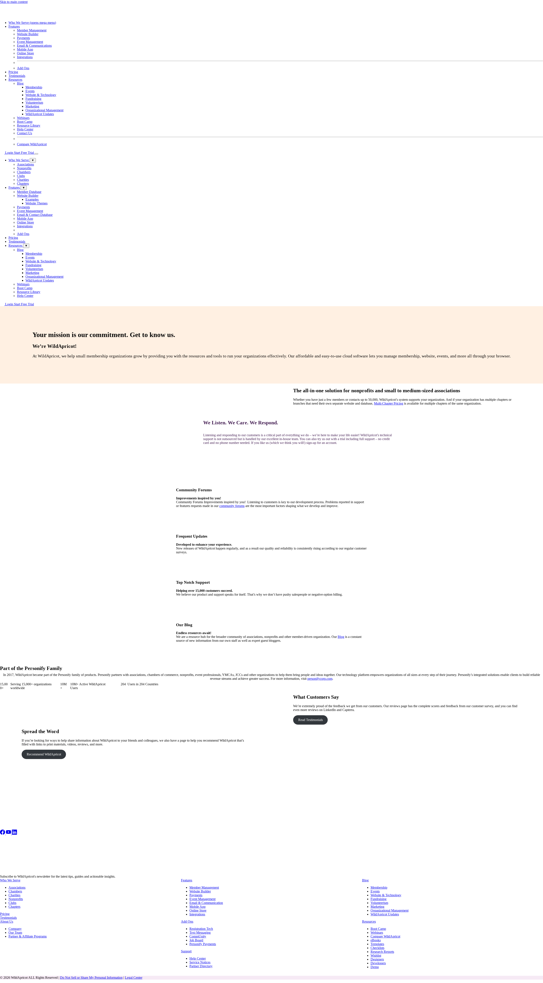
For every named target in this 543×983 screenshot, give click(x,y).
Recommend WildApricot (44, 754)
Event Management (30, 42)
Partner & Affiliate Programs (27, 936)
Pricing (13, 72)
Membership (33, 87)
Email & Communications (34, 45)
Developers (378, 963)
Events (30, 91)
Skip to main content (14, 2)
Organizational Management (44, 110)
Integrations (25, 57)
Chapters (14, 906)
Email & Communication (206, 903)
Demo (375, 967)
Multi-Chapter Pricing (388, 403)
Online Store (25, 53)
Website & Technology (40, 95)
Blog (341, 637)
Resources (369, 921)
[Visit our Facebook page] (3, 833)
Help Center (25, 129)
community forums (232, 506)
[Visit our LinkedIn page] (14, 833)
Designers (377, 959)
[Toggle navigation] (36, 153)
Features (186, 880)
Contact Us (24, 133)
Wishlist (376, 955)
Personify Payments (202, 944)
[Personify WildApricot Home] (23, 15)
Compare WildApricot (32, 144)
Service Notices (199, 962)
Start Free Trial (24, 152)
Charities (14, 895)
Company (15, 929)
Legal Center (133, 977)
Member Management (31, 30)
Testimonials (16, 76)
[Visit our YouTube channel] (9, 833)
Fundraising (33, 99)
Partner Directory (201, 966)
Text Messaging (200, 932)
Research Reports (382, 951)
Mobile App (25, 49)
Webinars (23, 118)
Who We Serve (32, 22)
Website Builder (200, 891)
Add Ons (23, 68)
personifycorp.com (319, 678)
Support (186, 951)
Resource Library (28, 125)
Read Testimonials (310, 720)
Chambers (15, 891)
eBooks (376, 940)
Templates (377, 944)
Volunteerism (34, 102)
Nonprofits (15, 899)
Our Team (15, 932)
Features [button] (14, 26)
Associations (16, 887)
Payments (23, 38)
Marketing (32, 106)
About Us (6, 921)
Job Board (196, 940)
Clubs (12, 903)
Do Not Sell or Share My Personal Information (91, 977)
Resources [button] (15, 79)
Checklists (377, 948)
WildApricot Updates (39, 114)
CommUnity (197, 936)
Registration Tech (201, 929)
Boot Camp (24, 121)
